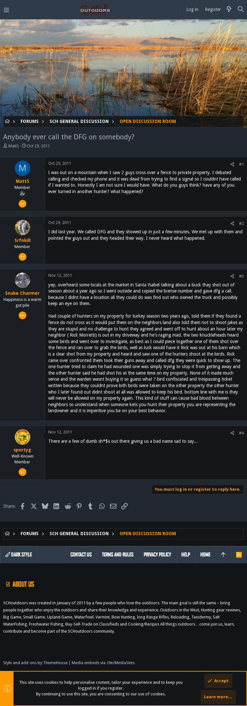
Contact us (81, 555)
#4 (241, 433)
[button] (6, 9)
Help (185, 555)
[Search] (240, 9)
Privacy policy (157, 555)
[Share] (232, 164)
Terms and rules (117, 555)
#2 (241, 223)
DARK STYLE (21, 555)
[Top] (223, 554)
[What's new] (229, 9)
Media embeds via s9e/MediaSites (103, 662)
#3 (241, 276)
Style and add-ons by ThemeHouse (35, 662)
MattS (13, 146)
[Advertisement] (123, 71)
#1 (241, 164)
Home (205, 555)
